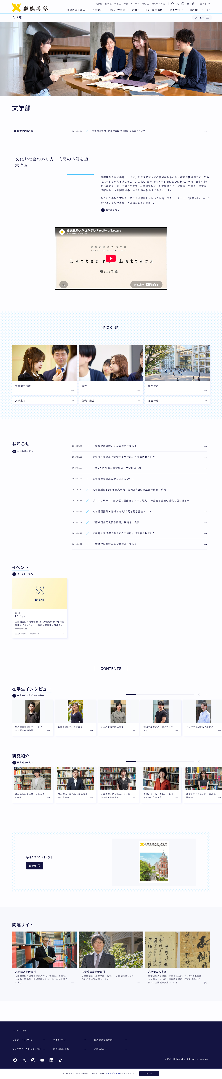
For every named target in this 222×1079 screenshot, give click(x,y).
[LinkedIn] (51, 1060)
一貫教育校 (193, 10)
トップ (15, 1031)
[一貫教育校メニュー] (202, 10)
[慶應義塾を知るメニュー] (87, 10)
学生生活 (174, 10)
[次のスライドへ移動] (206, 694)
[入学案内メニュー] (104, 10)
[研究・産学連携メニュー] (164, 10)
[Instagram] (182, 3)
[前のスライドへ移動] (199, 694)
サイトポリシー (113, 1073)
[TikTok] (193, 3)
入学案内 (97, 10)
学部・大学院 (117, 10)
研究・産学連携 (153, 10)
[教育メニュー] (139, 10)
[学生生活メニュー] (182, 10)
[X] (177, 3)
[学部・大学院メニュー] (127, 10)
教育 (134, 10)
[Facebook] (172, 3)
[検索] (208, 10)
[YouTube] (187, 3)
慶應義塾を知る (76, 10)
